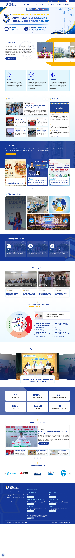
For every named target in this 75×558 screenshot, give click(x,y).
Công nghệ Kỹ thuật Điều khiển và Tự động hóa (62, 334)
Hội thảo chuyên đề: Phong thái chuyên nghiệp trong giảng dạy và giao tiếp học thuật (16, 182)
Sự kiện (11, 145)
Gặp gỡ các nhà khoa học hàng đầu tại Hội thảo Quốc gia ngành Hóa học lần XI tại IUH (37, 182)
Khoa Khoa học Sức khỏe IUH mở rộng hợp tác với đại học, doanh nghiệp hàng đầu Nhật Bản (29, 293)
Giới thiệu (26, 4)
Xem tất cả (10, 154)
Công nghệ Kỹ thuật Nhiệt (41, 332)
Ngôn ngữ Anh (57, 329)
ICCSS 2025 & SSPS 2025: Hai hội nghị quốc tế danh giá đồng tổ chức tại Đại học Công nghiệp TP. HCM (59, 182)
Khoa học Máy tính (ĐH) (41, 336)
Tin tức (35, 4)
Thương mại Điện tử (40, 330)
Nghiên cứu (66, 4)
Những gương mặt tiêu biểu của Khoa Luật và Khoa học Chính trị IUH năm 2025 (19, 451)
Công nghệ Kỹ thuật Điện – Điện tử (43, 325)
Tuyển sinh (50, 4)
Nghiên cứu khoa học (37, 349)
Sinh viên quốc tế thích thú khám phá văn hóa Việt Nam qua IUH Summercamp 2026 (45, 293)
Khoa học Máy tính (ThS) (59, 336)
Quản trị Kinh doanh (40, 329)
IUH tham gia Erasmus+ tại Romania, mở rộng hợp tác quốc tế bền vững (61, 293)
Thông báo (56, 99)
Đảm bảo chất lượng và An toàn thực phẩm (43, 334)
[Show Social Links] (3, 555)
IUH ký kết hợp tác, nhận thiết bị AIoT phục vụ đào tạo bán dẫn (42, 121)
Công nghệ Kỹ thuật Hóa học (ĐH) (43, 323)
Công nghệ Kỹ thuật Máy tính (60, 332)
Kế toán (55, 327)
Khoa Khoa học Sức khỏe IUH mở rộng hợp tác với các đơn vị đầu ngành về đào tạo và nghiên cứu (13, 293)
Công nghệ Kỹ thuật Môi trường (60, 323)
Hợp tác (59, 4)
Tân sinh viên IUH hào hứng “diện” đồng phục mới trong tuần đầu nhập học (34, 106)
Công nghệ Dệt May (58, 330)
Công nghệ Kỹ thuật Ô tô (41, 327)
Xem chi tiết (10, 58)
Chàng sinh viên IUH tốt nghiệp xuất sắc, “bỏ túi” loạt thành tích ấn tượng (63, 451)
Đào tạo (41, 4)
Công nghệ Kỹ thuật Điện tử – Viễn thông (61, 325)
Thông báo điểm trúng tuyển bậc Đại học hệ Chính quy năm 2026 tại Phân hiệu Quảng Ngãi (59, 127)
